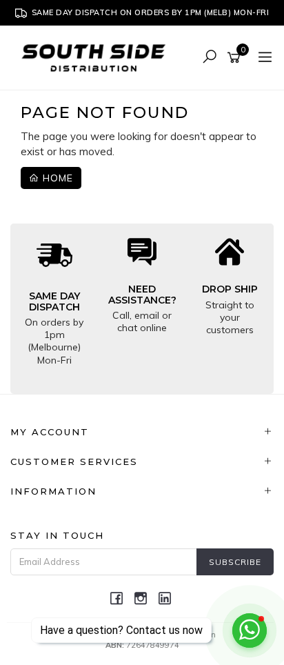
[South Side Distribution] (97, 56)
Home (56, 178)
